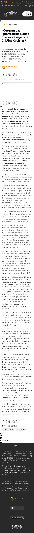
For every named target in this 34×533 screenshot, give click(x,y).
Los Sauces (20, 429)
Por (11, 66)
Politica (4, 24)
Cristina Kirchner (8, 429)
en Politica (8, 68)
